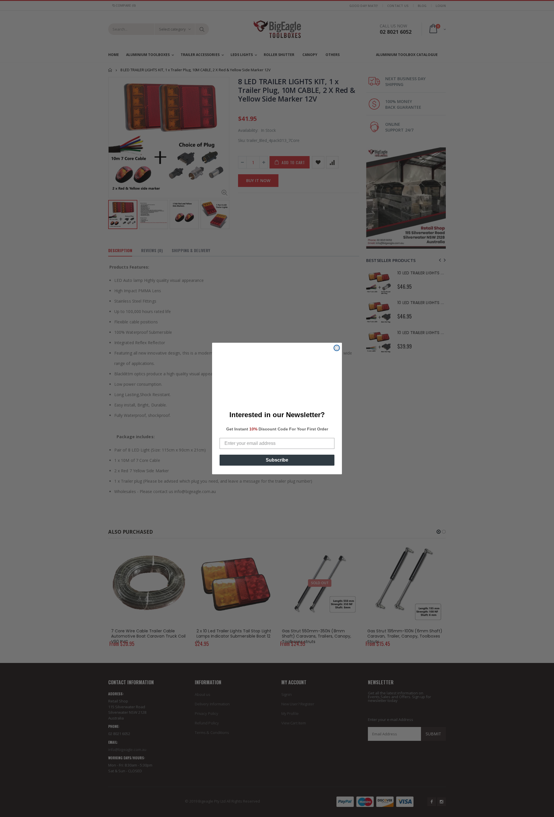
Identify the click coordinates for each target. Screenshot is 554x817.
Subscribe (277, 460)
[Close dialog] (337, 348)
